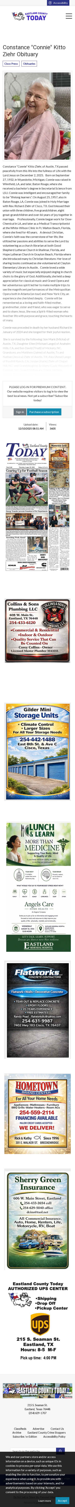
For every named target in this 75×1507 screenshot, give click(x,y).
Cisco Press (11, 63)
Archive (16, 1432)
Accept (62, 1500)
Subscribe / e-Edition (25, 1436)
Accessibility (60, 2)
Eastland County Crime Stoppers (47, 1432)
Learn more (44, 1500)
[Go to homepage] (30, 16)
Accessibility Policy (54, 1436)
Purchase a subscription (44, 412)
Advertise (38, 1428)
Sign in (20, 412)
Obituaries (29, 63)
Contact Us (57, 1428)
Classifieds (20, 1428)
